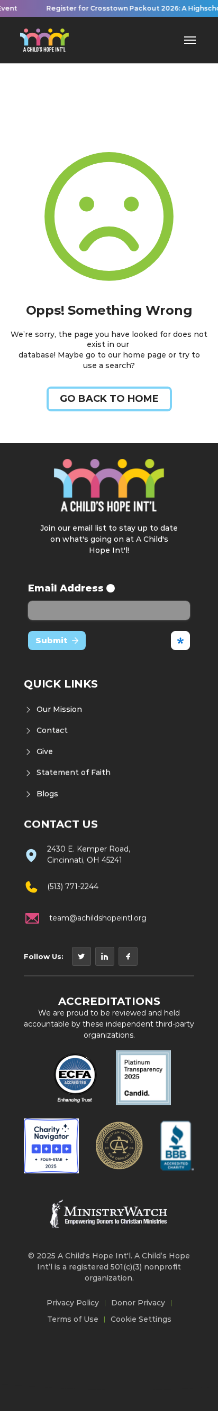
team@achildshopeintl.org (98, 918)
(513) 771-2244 (72, 886)
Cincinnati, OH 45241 (84, 860)
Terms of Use (72, 1319)
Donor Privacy (138, 1302)
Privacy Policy (73, 1302)
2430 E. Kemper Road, (88, 849)
